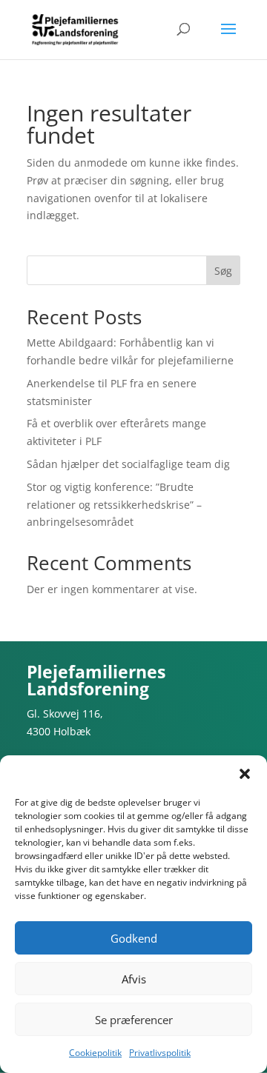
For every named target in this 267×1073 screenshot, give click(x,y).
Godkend (134, 938)
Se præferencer (134, 1019)
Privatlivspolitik (160, 1052)
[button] (244, 773)
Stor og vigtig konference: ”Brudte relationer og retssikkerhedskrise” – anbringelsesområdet (114, 504)
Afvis (134, 979)
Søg (223, 271)
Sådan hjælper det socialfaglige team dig (128, 464)
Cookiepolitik (95, 1052)
